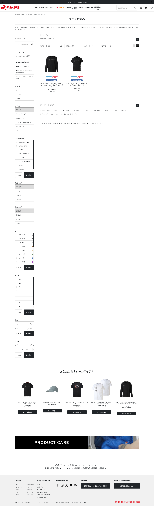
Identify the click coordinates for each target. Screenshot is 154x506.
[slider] (17, 323)
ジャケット (94, 27)
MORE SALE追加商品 (22, 62)
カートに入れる (27, 412)
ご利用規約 (26, 502)
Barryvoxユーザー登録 (43, 494)
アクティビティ (31, 484)
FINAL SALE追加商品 (22, 66)
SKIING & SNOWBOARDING (24, 170)
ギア (17, 131)
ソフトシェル (54, 114)
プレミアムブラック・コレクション (24, 77)
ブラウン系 (22, 246)
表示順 (42, 46)
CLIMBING (22, 157)
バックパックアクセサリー (23, 122)
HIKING (21, 150)
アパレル (36, 14)
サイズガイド (41, 489)
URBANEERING (23, 146)
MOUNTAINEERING (24, 161)
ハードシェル (65, 114)
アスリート (30, 494)
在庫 (85, 46)
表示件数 (103, 46)
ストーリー (30, 487)
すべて (18, 191)
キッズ (18, 98)
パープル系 (22, 262)
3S (20, 279)
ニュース (29, 489)
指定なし (18, 187)
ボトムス (123, 110)
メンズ (18, 90)
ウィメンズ (19, 94)
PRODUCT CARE (42, 497)
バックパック (20, 118)
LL (19, 298)
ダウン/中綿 (66, 110)
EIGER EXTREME (24, 142)
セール (18, 219)
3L (19, 302)
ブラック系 (22, 238)
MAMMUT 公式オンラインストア (23, 14)
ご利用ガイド (18, 502)
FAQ (38, 484)
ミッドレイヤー (76, 114)
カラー (61, 46)
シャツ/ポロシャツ (96, 110)
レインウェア (44, 114)
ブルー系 (21, 258)
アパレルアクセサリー (22, 114)
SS (20, 283)
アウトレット (20, 223)
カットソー (108, 110)
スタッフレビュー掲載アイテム (24, 57)
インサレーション (85, 27)
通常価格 (18, 215)
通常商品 (18, 195)
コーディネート (31, 492)
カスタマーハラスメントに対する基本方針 (57, 502)
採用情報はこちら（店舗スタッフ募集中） (96, 486)
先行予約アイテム (131, 27)
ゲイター (101, 27)
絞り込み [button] (28, 175)
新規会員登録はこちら (126, 486)
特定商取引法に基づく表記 (78, 502)
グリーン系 (22, 254)
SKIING (21, 165)
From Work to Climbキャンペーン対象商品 (24, 71)
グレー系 (21, 242)
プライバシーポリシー (37, 502)
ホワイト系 (22, 235)
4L (19, 306)
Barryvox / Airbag (42, 492)
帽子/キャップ (110, 27)
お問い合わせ (41, 487)
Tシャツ (43, 14)
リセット (18, 175)
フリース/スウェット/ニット (80, 110)
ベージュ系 (22, 250)
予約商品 (18, 199)
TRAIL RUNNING (24, 154)
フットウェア (20, 127)
